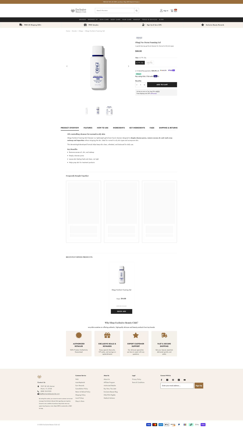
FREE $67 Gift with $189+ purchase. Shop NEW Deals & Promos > (121, 2)
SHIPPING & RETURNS (168, 128)
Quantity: (138, 81)
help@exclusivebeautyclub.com (49, 394)
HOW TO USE (102, 128)
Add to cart (162, 85)
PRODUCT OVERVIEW (70, 128)
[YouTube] (184, 380)
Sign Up (199, 385)
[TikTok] (179, 380)
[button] (67, 66)
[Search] (117, 10)
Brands (74, 31)
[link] (83, 229)
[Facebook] (161, 380)
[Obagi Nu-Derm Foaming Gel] (121, 274)
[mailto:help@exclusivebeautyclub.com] (56, 411)
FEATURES (88, 128)
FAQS (152, 128)
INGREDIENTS (119, 128)
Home (68, 31)
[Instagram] (167, 380)
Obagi (81, 31)
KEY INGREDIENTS (137, 128)
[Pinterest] (173, 380)
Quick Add (121, 311)
